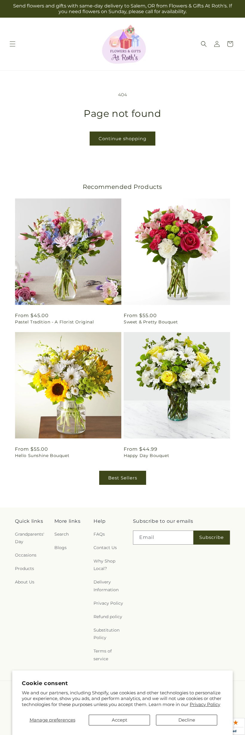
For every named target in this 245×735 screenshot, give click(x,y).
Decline (186, 720)
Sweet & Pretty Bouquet (151, 322)
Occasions (25, 555)
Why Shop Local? (104, 564)
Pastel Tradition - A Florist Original (54, 322)
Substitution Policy (107, 633)
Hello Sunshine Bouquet (42, 455)
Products (24, 568)
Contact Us (105, 547)
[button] (12, 44)
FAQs (99, 534)
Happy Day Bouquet (146, 455)
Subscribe (211, 537)
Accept (119, 720)
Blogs (60, 547)
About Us (24, 582)
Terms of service (103, 654)
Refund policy (108, 616)
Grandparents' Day (29, 537)
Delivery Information (106, 585)
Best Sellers (122, 478)
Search (61, 534)
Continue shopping (122, 138)
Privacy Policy (205, 704)
